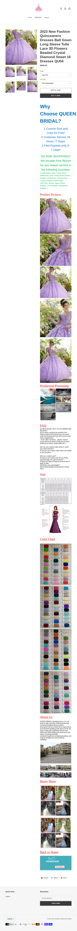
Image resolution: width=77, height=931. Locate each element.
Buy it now (55, 95)
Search (8, 896)
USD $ (9, 919)
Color (42, 71)
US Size (42, 79)
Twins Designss (56, 919)
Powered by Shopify (66, 919)
